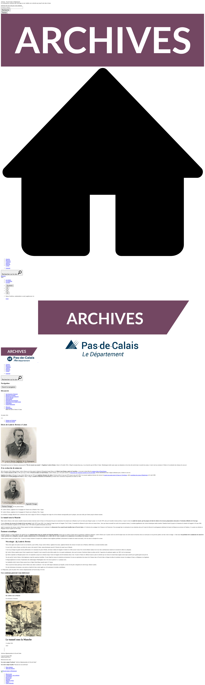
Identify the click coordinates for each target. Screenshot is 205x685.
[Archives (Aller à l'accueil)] (95, 362)
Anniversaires (9, 408)
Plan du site (8, 678)
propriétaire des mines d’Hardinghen (139, 475)
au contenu (8, 280)
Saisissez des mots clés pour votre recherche (11, 5)
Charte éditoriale (10, 683)
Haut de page (9, 674)
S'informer (8, 261)
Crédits (7, 682)
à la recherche (9, 281)
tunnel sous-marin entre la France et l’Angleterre (115, 475)
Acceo (7, 298)
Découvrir (8, 260)
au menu (8, 282)
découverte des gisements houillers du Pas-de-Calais (82, 472)
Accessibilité (9, 676)
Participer (8, 264)
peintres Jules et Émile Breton (99, 471)
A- (7, 288)
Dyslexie (10, 285)
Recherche (6, 10)
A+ (8, 293)
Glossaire (8, 679)
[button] (102, 276)
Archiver (8, 263)
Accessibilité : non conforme (12, 675)
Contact (7, 265)
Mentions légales (10, 680)
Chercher (8, 259)
